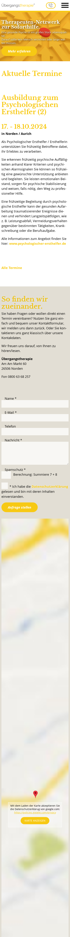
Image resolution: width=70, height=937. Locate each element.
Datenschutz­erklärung (50, 486)
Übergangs (17, 5)
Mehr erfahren (19, 51)
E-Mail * (11, 412)
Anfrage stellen (19, 507)
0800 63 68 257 (51, 5)
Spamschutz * (15, 469)
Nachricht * (13, 440)
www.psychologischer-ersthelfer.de (37, 243)
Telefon (10, 426)
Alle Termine (11, 268)
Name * (11, 398)
